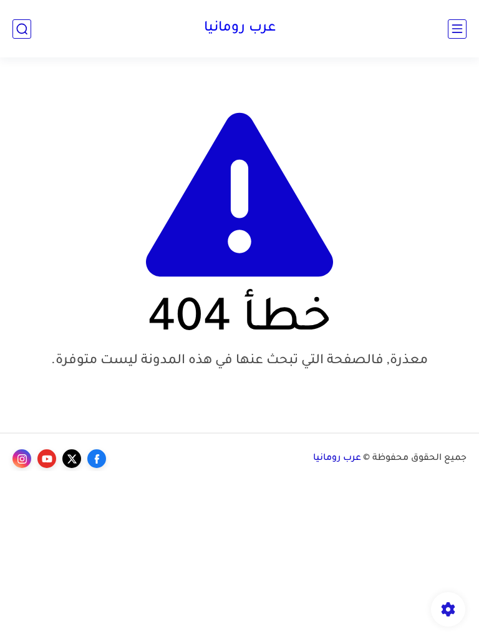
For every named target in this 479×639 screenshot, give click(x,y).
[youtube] (46, 458)
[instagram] (21, 458)
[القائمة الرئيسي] (457, 29)
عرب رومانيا (240, 28)
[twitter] (71, 458)
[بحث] (21, 29)
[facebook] (96, 458)
